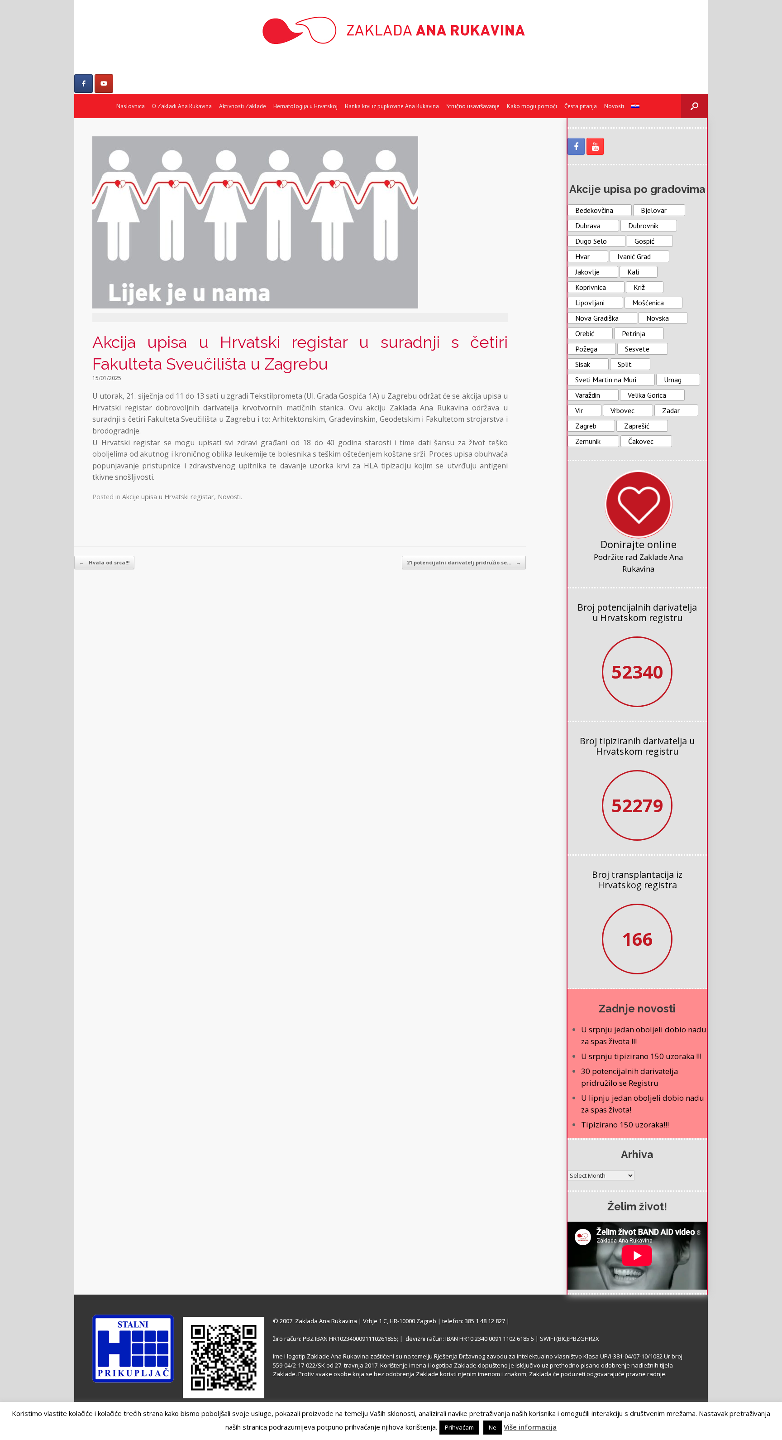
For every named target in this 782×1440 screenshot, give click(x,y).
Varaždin (587, 395)
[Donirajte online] (638, 504)
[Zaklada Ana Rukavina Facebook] (576, 146)
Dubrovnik (643, 225)
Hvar (582, 256)
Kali (633, 271)
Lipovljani (590, 302)
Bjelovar (654, 210)
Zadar (671, 410)
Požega (586, 348)
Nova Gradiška (597, 318)
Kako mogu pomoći (532, 106)
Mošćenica (648, 302)
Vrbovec (622, 410)
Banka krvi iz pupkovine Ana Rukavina (392, 106)
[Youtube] (104, 83)
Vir (579, 410)
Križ (639, 287)
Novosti (614, 106)
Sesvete (637, 348)
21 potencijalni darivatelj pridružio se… (464, 562)
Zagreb (585, 425)
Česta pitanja (580, 106)
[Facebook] (83, 83)
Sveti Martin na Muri (605, 379)
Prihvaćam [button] (459, 1427)
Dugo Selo (591, 241)
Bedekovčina (594, 210)
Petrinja (633, 333)
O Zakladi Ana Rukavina (182, 106)
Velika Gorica (647, 395)
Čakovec (640, 441)
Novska (657, 318)
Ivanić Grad (634, 256)
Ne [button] (492, 1427)
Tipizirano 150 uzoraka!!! (625, 1124)
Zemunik (588, 441)
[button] (694, 106)
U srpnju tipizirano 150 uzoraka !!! (641, 1056)
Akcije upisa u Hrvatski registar (168, 496)
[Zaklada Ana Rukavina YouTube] (595, 146)
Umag (673, 379)
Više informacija (530, 1426)
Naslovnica (130, 106)
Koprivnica (590, 287)
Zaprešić (636, 425)
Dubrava (588, 225)
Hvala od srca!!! (104, 562)
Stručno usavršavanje (473, 106)
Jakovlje (587, 271)
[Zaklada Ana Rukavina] (391, 30)
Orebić (584, 333)
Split (625, 364)
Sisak (582, 364)
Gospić (644, 241)
